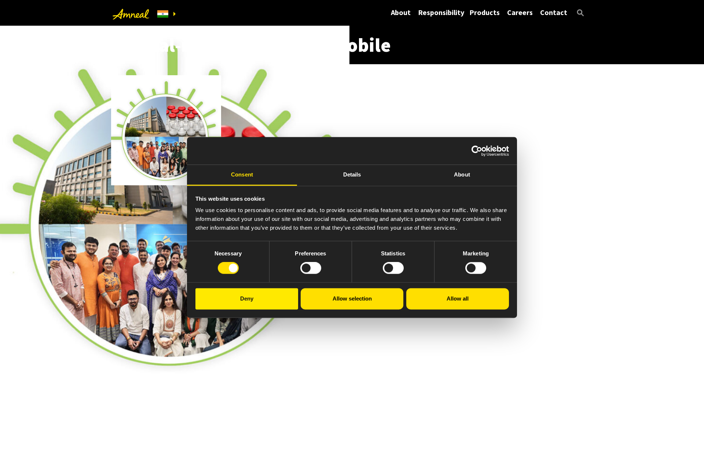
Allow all (458, 298)
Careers (520, 12)
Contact (553, 12)
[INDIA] (166, 14)
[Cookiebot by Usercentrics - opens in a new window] (477, 150)
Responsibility (441, 12)
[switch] (310, 268)
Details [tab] (352, 174)
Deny (246, 298)
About (401, 12)
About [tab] (462, 174)
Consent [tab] (242, 174)
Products (484, 12)
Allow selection (352, 298)
